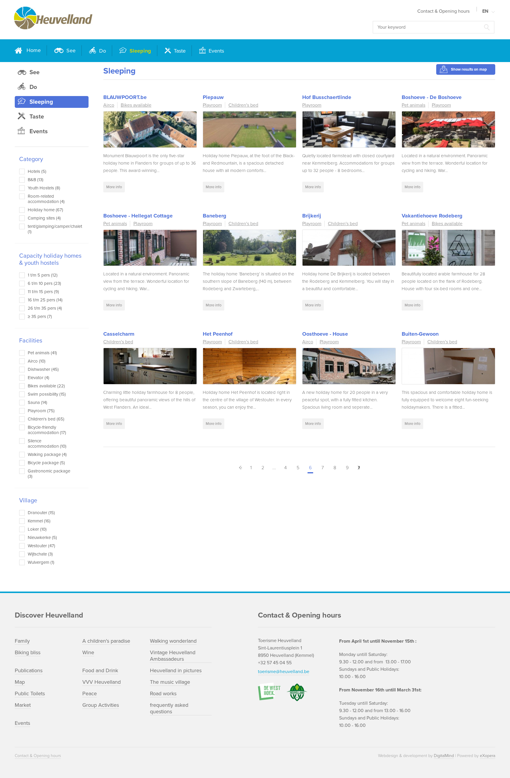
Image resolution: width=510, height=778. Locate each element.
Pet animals (413, 105)
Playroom (212, 105)
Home (34, 50)
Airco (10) (36, 361)
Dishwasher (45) (43, 369)
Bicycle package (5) (46, 462)
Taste (179, 51)
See (70, 50)
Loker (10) (37, 529)
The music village (170, 682)
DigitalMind (444, 755)
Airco (108, 105)
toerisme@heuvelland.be (283, 672)
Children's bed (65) (46, 419)
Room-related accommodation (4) (46, 199)
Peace (89, 693)
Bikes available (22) (46, 386)
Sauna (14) (37, 402)
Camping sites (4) (44, 218)
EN (485, 11)
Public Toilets (30, 693)
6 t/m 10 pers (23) (44, 283)
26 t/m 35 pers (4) (45, 308)
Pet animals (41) (42, 352)
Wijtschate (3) (40, 554)
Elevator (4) (38, 377)
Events (215, 51)
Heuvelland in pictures (176, 670)
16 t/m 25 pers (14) (45, 300)
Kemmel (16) (39, 521)
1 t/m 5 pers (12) (43, 275)
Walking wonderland (173, 641)
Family (22, 641)
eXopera (487, 755)
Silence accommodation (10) (47, 443)
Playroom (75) (41, 410)
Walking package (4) (47, 454)
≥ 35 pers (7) (40, 316)
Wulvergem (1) (41, 562)
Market (23, 705)
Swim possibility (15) (47, 394)
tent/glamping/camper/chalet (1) (49, 229)
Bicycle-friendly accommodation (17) (47, 430)
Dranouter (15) (41, 512)
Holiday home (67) (45, 209)
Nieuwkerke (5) (42, 537)
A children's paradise (106, 641)
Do (102, 51)
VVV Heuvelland (101, 682)
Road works (163, 693)
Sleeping (139, 51)
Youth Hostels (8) (44, 188)
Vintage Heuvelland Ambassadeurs (172, 655)
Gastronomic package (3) (49, 473)
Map (20, 682)
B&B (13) (35, 179)
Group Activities (100, 705)
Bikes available (136, 105)
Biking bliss (27, 652)
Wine (88, 652)
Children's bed (243, 105)
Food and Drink (100, 670)
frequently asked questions (169, 708)
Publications (28, 670)
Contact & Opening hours (443, 11)
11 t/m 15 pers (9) (43, 291)
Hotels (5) (37, 171)
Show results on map (469, 69)
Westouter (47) (41, 545)
